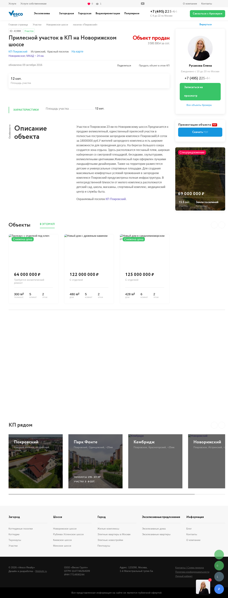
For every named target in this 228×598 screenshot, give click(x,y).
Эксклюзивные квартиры (156, 534)
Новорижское (17, 55)
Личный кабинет (184, 576)
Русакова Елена (200, 66)
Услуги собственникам (33, 3)
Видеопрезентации (108, 13)
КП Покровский (18, 51)
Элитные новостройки (110, 540)
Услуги (12, 3)
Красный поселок (58, 51)
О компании (190, 3)
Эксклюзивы (42, 13)
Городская (84, 13)
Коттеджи (14, 534)
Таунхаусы (15, 540)
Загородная (66, 13)
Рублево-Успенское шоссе (68, 534)
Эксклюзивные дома (154, 528)
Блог (189, 528)
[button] (214, 425)
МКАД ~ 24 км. (35, 55)
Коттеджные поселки (21, 528)
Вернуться (206, 24)
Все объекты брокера (199, 105)
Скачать (200, 132)
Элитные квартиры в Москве (114, 534)
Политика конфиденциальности (192, 572)
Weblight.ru (41, 571)
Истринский (38, 51)
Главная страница (18, 24)
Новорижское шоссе (57, 24)
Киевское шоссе (62, 540)
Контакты (206, 3)
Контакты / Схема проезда (189, 567)
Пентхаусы (103, 545)
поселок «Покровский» (85, 24)
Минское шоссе (62, 545)
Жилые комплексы (108, 528)
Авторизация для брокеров (220, 3)
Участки (37, 24)
